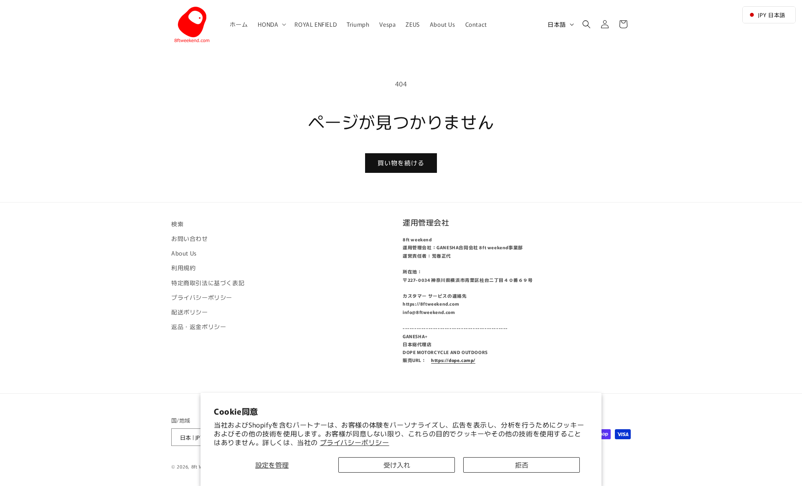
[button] (271, 24)
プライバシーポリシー (354, 442)
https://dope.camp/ (453, 360)
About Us (184, 253)
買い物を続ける (401, 162)
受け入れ (396, 465)
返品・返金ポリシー (198, 326)
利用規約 (183, 268)
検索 (177, 224)
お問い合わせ (189, 238)
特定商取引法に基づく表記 (207, 282)
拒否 (521, 465)
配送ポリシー (189, 312)
